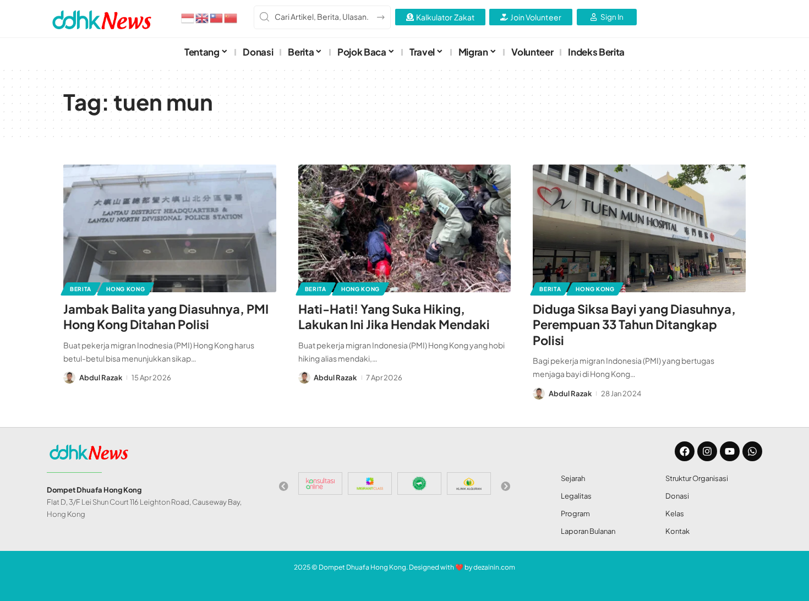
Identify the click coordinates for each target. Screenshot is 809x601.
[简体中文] (231, 17)
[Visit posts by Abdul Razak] (69, 377)
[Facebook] (685, 451)
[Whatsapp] (752, 451)
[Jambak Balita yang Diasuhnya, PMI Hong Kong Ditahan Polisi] (169, 228)
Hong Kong (125, 289)
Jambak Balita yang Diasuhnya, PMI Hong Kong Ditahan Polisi (166, 316)
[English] (202, 17)
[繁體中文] (217, 17)
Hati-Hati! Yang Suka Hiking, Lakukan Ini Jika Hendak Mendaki (394, 316)
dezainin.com (494, 567)
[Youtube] (730, 451)
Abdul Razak (100, 377)
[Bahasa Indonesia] (188, 17)
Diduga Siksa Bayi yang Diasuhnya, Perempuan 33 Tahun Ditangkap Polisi (634, 324)
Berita (80, 289)
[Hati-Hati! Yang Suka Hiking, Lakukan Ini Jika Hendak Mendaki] (404, 228)
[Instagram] (707, 451)
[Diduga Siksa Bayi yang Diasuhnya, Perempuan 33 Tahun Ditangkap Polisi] (639, 228)
